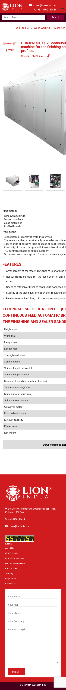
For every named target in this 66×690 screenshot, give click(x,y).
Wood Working (42, 28)
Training (9, 573)
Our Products (11, 553)
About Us (9, 548)
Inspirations (10, 578)
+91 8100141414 (47, 9)
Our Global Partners (14, 558)
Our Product (22, 28)
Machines (59, 28)
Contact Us (10, 583)
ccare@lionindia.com (44, 5)
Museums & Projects (15, 563)
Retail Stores (11, 568)
